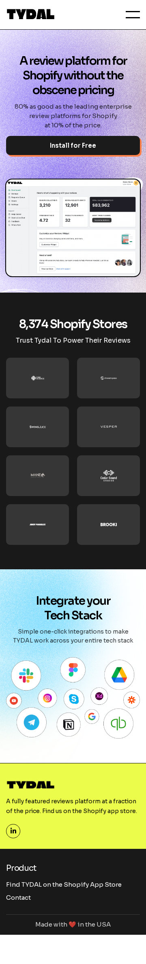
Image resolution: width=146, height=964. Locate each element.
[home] (30, 14)
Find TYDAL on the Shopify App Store (64, 884)
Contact (18, 897)
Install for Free (73, 145)
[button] (133, 14)
